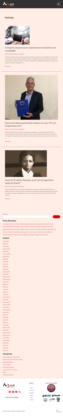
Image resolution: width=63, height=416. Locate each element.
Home (31, 388)
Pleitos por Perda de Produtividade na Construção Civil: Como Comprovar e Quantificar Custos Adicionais (27, 232)
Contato (31, 399)
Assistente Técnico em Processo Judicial (12, 359)
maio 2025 (5, 264)
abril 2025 (5, 266)
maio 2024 (5, 289)
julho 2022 (5, 345)
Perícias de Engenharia (8, 374)
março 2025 (5, 269)
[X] (19, 392)
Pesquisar (5, 214)
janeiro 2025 (6, 274)
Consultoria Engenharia (8, 367)
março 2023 (5, 325)
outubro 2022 (6, 337)
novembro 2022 (6, 335)
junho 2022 (5, 348)
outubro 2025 (6, 256)
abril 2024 (5, 292)
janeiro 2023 (6, 330)
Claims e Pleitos (6, 364)
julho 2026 (5, 243)
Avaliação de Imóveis (8, 362)
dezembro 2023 (6, 302)
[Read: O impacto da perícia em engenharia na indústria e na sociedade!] (17, 35)
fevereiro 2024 (6, 297)
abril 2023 (5, 322)
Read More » (8, 66)
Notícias (7, 54)
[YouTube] (16, 392)
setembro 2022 (6, 340)
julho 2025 (5, 259)
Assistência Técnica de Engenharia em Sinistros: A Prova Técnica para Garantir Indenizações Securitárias (28, 226)
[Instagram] (13, 392)
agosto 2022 (6, 343)
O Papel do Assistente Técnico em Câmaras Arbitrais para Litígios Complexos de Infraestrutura (25, 234)
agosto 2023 (6, 312)
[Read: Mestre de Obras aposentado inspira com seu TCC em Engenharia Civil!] (31, 97)
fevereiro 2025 (6, 271)
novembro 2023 (6, 304)
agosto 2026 (6, 241)
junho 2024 (5, 287)
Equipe (31, 395)
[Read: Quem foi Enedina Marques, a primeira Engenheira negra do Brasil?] (26, 163)
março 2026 (5, 246)
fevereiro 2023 (6, 327)
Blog (31, 397)
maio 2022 (5, 350)
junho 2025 (5, 261)
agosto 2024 (6, 282)
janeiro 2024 (6, 299)
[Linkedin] (10, 392)
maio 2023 (5, 320)
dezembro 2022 (6, 332)
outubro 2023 (6, 307)
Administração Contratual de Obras (11, 357)
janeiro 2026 (6, 251)
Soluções (31, 392)
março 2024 (6, 294)
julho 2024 (5, 284)
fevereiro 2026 (6, 249)
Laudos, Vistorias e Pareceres (10, 369)
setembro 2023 (6, 309)
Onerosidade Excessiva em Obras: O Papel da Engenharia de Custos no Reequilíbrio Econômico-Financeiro (28, 224)
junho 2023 (5, 317)
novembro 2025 (6, 254)
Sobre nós (31, 390)
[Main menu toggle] (58, 4)
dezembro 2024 (6, 276)
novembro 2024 (6, 279)
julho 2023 (5, 315)
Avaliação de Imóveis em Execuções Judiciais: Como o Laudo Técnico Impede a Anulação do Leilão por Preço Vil (29, 229)
